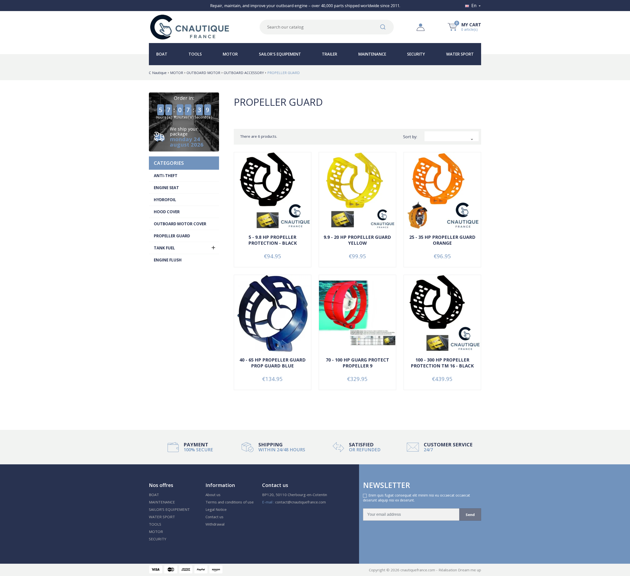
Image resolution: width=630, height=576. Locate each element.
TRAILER (329, 54)
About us (212, 494)
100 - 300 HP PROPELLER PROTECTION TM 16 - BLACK (442, 363)
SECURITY (416, 54)
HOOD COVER (167, 211)
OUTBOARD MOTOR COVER (180, 224)
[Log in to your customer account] (421, 26)
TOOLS (195, 54)
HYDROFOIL (165, 199)
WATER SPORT (460, 54)
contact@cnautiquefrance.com (300, 502)
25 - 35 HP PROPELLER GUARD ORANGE (442, 240)
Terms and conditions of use (229, 502)
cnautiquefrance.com (418, 569)
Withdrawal (214, 524)
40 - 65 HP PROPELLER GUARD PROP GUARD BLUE (272, 363)
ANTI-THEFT (165, 175)
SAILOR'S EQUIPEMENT (280, 54)
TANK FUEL (164, 248)
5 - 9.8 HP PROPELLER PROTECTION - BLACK (272, 240)
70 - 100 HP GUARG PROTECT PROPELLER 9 (357, 363)
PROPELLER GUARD (172, 236)
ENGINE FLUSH (168, 260)
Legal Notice (216, 509)
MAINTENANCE (372, 54)
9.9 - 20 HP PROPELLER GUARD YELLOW (357, 240)
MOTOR (230, 54)
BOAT (161, 54)
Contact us (214, 516)
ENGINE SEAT (166, 187)
